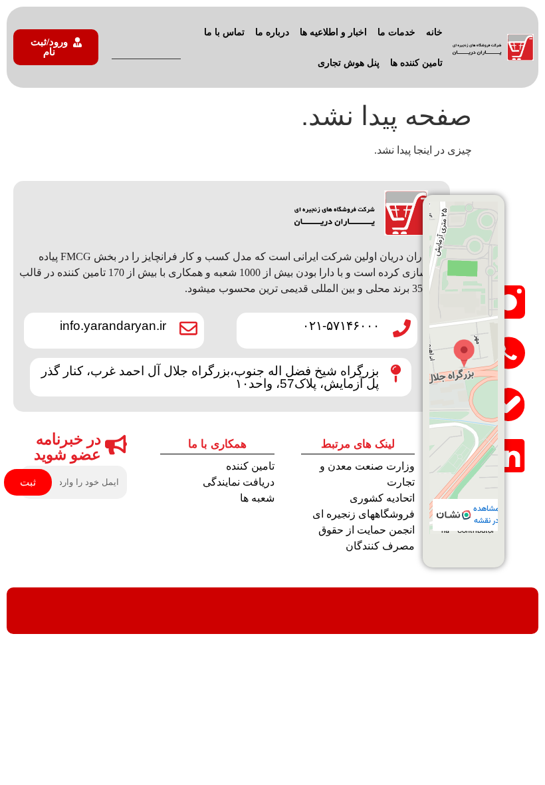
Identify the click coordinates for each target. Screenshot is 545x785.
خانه (434, 32)
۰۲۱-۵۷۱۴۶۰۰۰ (341, 326)
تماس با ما (224, 32)
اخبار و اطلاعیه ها (333, 32)
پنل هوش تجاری (349, 62)
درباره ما (272, 32)
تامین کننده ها (416, 62)
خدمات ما (396, 32)
